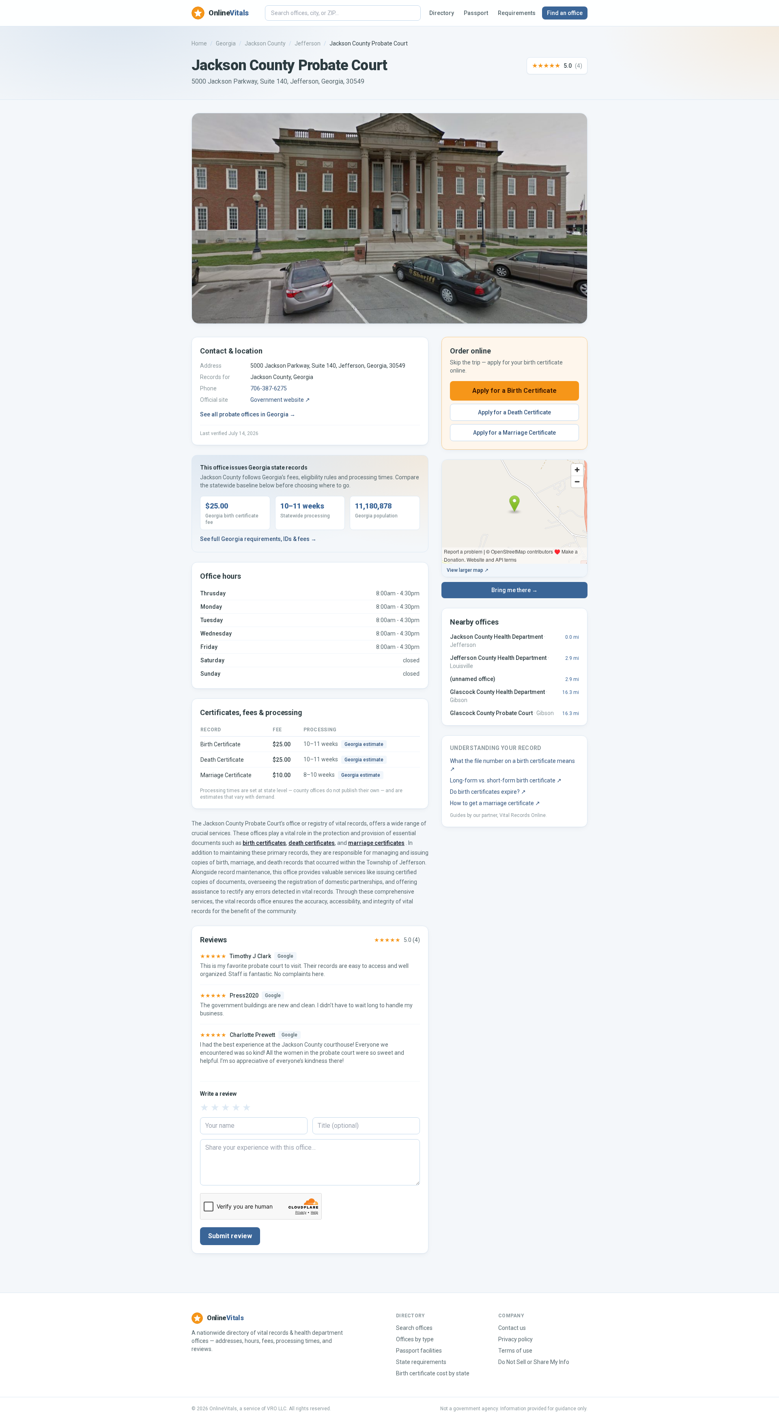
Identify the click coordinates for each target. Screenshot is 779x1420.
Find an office (565, 13)
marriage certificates (376, 843)
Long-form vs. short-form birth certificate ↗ (506, 780)
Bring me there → (514, 590)
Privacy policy (515, 1339)
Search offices (414, 1328)
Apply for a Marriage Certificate (514, 432)
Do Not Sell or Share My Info (533, 1362)
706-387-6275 (268, 388)
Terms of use (515, 1350)
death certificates (311, 843)
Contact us (512, 1328)
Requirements (517, 13)
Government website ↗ (280, 399)
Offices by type (415, 1339)
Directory (441, 13)
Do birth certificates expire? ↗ (488, 792)
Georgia (226, 43)
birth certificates (264, 843)
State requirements (421, 1362)
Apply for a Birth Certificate (514, 390)
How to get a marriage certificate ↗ (495, 803)
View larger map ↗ (467, 570)
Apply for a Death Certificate (514, 412)
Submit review (230, 1236)
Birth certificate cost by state (432, 1373)
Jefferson (308, 43)
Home (199, 43)
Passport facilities (419, 1350)
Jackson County (265, 43)
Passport (476, 13)
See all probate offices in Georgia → (247, 414)
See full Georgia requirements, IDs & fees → (258, 539)
